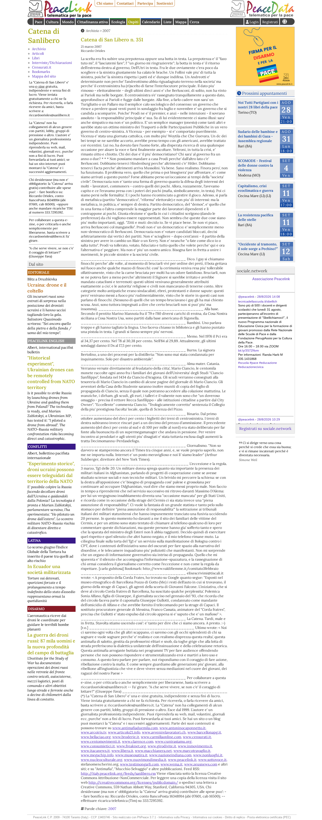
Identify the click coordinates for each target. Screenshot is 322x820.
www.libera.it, (122, 750)
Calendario (151, 22)
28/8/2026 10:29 (268, 419)
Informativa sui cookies (207, 817)
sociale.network (252, 270)
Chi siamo (105, 3)
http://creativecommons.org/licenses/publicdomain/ (133, 782)
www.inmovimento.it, (195, 746)
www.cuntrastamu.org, (173, 741)
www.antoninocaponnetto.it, (182, 728)
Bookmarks (41, 71)
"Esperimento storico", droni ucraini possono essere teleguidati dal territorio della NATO (51, 472)
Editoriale (38, 272)
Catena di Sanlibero (44, 36)
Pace (38, 22)
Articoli (38, 53)
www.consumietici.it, (98, 746)
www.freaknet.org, (132, 746)
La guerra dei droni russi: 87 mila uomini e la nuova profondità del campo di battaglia (51, 644)
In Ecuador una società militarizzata (49, 569)
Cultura (52, 22)
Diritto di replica (235, 817)
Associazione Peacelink (271, 279)
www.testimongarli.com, (140, 764)
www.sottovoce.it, (212, 759)
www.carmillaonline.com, (161, 737)
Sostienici (165, 3)
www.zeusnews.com (200, 764)
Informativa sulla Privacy (174, 817)
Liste (167, 22)
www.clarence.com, (138, 741)
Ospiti (133, 22)
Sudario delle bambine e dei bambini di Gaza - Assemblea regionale (258, 136)
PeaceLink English (46, 341)
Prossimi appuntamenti (264, 93)
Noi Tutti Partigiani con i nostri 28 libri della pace (258, 104)
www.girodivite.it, (162, 746)
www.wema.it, (172, 764)
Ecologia (118, 22)
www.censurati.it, (197, 737)
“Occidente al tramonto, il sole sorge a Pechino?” (258, 246)
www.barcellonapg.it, (205, 732)
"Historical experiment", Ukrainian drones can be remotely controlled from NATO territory (51, 372)
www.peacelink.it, (182, 759)
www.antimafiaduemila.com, (135, 728)
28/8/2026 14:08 (268, 296)
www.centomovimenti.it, (101, 741)
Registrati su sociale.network (265, 428)
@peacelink (246, 296)
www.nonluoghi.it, (208, 755)
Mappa (180, 22)
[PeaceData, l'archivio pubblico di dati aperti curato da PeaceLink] (262, 16)
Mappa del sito (44, 76)
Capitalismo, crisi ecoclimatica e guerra (255, 188)
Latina (34, 540)
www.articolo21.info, (124, 732)
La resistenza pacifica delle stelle (255, 217)
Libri (36, 58)
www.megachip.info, (97, 755)
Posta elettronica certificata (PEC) (269, 817)
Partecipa (145, 3)
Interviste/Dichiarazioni (52, 62)
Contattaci (125, 3)
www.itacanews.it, (96, 750)
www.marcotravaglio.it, (192, 750)
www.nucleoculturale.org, (102, 759)
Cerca (194, 22)
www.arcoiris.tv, (94, 732)
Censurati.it (41, 67)
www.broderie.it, (126, 737)
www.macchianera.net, (154, 750)
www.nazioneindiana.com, (170, 755)
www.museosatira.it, (131, 755)
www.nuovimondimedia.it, (145, 759)
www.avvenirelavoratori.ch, (164, 732)
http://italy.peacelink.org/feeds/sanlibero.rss (118, 773)
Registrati (270, 22)
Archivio (39, 49)
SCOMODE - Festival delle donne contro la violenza (255, 165)
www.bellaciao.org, (96, 737)
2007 (106, 30)
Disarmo (36, 609)
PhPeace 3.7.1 (146, 817)
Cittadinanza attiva (92, 22)
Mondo (68, 22)
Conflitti (37, 446)
